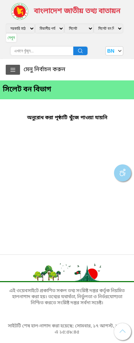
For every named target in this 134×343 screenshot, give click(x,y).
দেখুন (11, 37)
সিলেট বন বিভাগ (27, 89)
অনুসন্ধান (80, 51)
